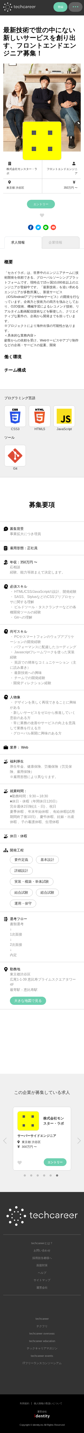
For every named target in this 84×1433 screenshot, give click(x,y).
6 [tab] (57, 1175)
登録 (60, 7)
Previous (5, 1143)
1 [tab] (25, 1175)
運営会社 (42, 1287)
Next (78, 1143)
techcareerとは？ (42, 1243)
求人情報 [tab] (18, 242)
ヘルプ (42, 1272)
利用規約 (24, 1403)
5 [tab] (51, 1175)
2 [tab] (31, 1175)
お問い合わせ (42, 1250)
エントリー (40, 204)
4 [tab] (44, 1175)
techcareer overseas (42, 1333)
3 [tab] (38, 1175)
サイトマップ (42, 1280)
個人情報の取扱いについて (48, 1403)
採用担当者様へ (42, 1258)
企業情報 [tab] (55, 242)
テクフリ (42, 1326)
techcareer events (42, 1355)
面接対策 (42, 1265)
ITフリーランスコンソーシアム (42, 1363)
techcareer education (42, 1341)
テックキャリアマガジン (42, 1348)
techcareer (42, 1318)
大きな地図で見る (28, 1000)
